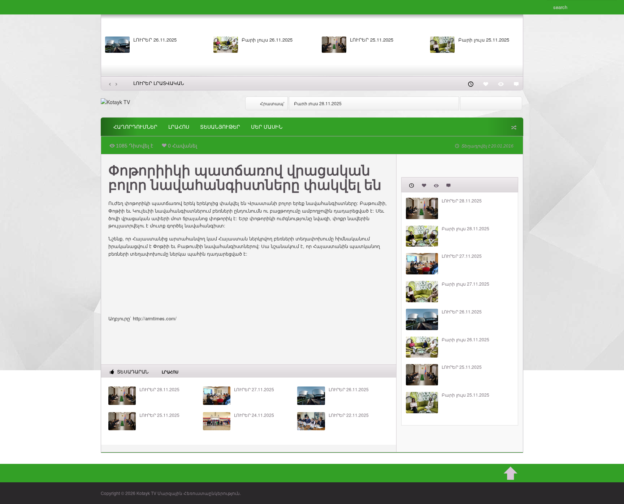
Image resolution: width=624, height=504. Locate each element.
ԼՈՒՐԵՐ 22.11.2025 (349, 415)
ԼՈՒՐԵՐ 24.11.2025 (254, 415)
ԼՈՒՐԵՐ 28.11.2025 (159, 389)
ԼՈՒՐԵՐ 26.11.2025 (155, 40)
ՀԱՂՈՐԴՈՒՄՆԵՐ (135, 127)
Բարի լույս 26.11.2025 (267, 40)
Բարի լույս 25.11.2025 (483, 40)
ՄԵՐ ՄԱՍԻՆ (266, 127)
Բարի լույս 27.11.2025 (465, 284)
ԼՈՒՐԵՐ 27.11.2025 (254, 389)
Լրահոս (178, 127)
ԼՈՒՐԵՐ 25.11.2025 (371, 40)
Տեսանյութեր (220, 127)
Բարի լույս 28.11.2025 (318, 103)
